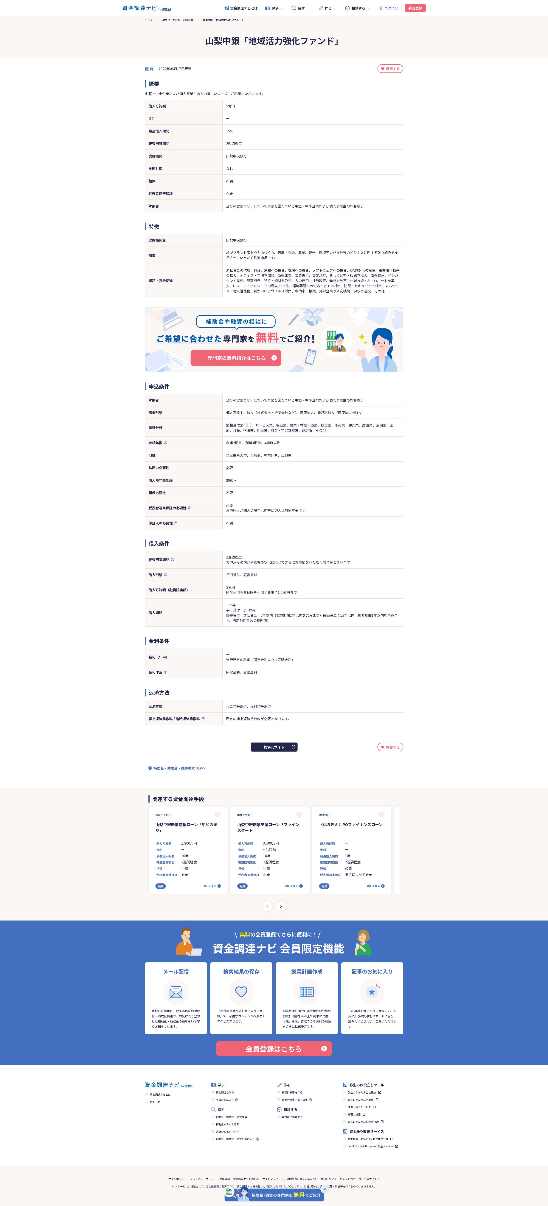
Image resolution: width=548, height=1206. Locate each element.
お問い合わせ (348, 1179)
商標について (329, 1179)
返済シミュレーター (227, 1131)
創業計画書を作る (292, 1092)
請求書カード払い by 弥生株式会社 (368, 1139)
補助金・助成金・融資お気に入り (235, 1139)
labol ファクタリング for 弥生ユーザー (370, 1146)
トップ (149, 20)
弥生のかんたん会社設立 (362, 1092)
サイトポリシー (178, 1179)
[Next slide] (281, 906)
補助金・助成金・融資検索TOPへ (179, 768)
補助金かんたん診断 (227, 1124)
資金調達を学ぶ (225, 1092)
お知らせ (155, 1102)
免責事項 (224, 1179)
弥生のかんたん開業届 (361, 1099)
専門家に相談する (292, 1117)
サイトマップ (270, 1179)
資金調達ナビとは (244, 8)
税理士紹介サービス (359, 1107)
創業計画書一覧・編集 (295, 1099)
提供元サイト (274, 747)
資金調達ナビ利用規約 (246, 1179)
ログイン (391, 8)
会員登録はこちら (274, 1049)
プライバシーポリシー (203, 1179)
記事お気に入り (225, 1099)
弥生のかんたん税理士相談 (363, 1121)
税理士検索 (354, 1114)
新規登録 (415, 8)
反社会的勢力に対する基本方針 (299, 1179)
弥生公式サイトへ (369, 1179)
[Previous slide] (267, 906)
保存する (393, 68)
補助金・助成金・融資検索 (177, 20)
